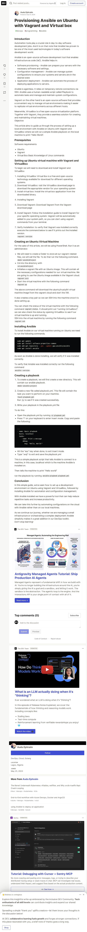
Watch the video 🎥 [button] (25, 731)
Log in (62, 3)
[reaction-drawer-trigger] (4, 66)
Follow (47, 753)
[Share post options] (4, 100)
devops (19, 31)
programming (31, 31)
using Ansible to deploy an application (27, 808)
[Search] (10, 3)
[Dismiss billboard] (83, 894)
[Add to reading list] (4, 84)
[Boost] (4, 92)
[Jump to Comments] (4, 75)
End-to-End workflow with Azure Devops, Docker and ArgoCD (37, 798)
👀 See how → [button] (47, 889)
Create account (76, 3)
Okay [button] (6, 927)
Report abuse (56, 639)
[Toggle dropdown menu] (79, 529)
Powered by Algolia (47, 3)
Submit (24, 631)
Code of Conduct (40, 639)
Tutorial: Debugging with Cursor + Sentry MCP (41, 874)
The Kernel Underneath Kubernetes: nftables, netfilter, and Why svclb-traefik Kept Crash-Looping (45, 788)
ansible (42, 31)
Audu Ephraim (26, 12)
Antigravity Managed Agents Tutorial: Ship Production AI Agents (46, 576)
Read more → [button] (22, 600)
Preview (35, 631)
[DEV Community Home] (4, 3)
